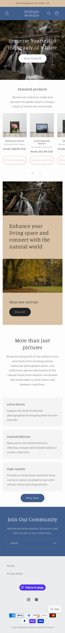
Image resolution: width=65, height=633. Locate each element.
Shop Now (32, 497)
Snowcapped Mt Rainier (42, 142)
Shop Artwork (32, 58)
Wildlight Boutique (27, 627)
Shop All (20, 311)
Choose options (14, 160)
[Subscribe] (54, 543)
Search (10, 565)
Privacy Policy (15, 573)
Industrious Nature (14, 141)
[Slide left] (25, 173)
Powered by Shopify (45, 627)
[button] (7, 13)
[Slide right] (40, 173)
